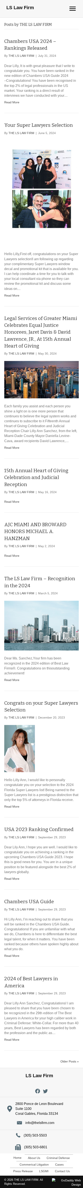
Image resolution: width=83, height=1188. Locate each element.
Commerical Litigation (34, 1164)
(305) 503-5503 (35, 1135)
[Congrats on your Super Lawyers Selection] (19, 748)
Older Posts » (69, 1061)
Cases (59, 1164)
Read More (11, 102)
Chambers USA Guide (29, 902)
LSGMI (44, 1171)
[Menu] (72, 8)
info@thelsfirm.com (39, 1123)
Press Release (23, 1171)
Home (17, 1157)
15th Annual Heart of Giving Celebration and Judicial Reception (36, 477)
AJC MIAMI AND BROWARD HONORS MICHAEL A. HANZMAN (35, 531)
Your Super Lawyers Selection (38, 125)
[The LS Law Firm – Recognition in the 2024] (41, 625)
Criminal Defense (58, 1158)
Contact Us (62, 1171)
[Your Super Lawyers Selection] (41, 193)
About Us (34, 1158)
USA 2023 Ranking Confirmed (39, 829)
